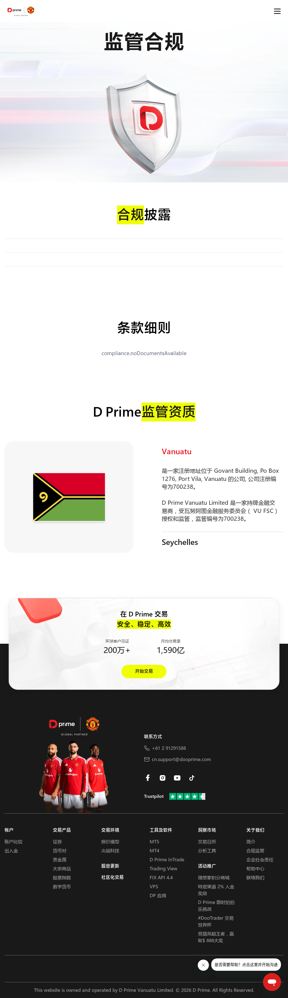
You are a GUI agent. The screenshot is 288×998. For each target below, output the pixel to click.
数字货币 (62, 886)
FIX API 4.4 (161, 877)
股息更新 (110, 866)
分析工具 (207, 850)
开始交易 (144, 671)
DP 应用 (158, 895)
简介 (250, 841)
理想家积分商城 (214, 877)
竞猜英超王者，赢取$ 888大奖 (216, 937)
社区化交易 (112, 877)
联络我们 (255, 877)
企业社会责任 (259, 859)
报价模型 (110, 841)
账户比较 (13, 841)
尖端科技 (110, 850)
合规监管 (255, 850)
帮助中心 (255, 868)
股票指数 (62, 877)
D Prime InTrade (167, 859)
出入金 (11, 850)
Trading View (163, 868)
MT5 (154, 841)
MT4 (154, 850)
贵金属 (59, 859)
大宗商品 (62, 868)
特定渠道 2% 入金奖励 (216, 889)
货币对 (59, 850)
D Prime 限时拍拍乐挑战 (216, 905)
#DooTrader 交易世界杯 (216, 921)
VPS (154, 886)
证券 (57, 841)
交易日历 (207, 841)
